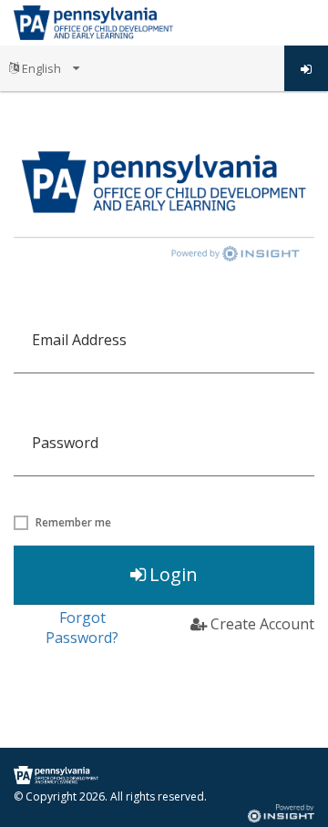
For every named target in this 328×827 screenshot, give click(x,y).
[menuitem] (44, 68)
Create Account (262, 624)
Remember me (73, 523)
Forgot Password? (82, 627)
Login (173, 574)
